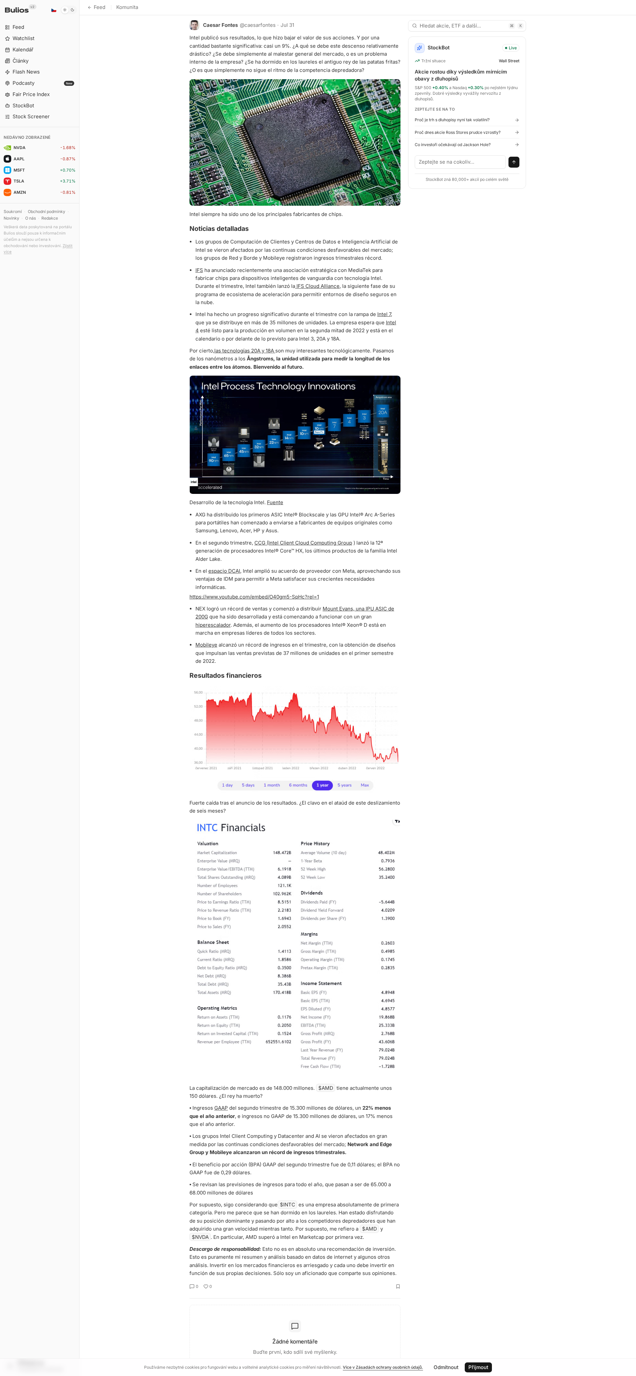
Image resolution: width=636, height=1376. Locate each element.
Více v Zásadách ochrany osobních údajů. (383, 1367)
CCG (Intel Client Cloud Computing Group (303, 543)
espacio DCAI (224, 571)
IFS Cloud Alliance (317, 286)
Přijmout (478, 1367)
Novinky (11, 218)
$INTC (287, 1204)
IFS (199, 270)
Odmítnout (446, 1367)
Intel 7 (384, 314)
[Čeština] (53, 10)
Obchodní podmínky (46, 211)
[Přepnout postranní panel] (79, 688)
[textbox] (460, 162)
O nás (30, 218)
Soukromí (13, 211)
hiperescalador (213, 625)
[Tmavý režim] (69, 10)
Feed (99, 7)
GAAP (221, 1108)
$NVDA (200, 1237)
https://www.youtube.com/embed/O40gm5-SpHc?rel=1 (254, 597)
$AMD (325, 1088)
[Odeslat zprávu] (514, 162)
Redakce (49, 218)
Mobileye (206, 645)
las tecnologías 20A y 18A (244, 350)
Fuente (275, 502)
